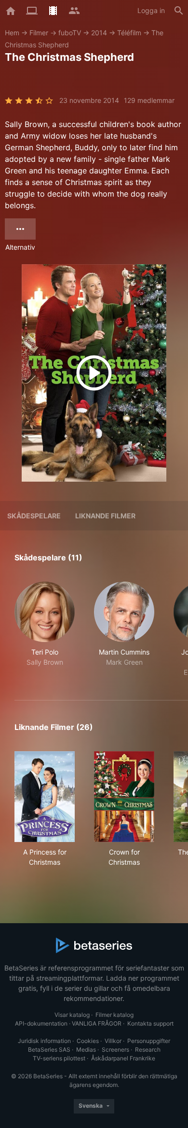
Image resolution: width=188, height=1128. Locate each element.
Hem (12, 33)
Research (148, 1049)
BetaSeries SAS (49, 1049)
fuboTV (69, 33)
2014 (99, 33)
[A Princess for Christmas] (44, 796)
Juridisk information (44, 1040)
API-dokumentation (41, 1023)
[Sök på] (179, 10)
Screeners (115, 1049)
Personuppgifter (148, 1040)
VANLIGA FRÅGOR (96, 1023)
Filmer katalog (114, 1014)
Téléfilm (129, 33)
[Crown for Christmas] (124, 796)
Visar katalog (72, 1014)
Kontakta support (150, 1023)
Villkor (113, 1040)
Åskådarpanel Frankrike (123, 1058)
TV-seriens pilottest (59, 1058)
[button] (44, 629)
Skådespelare (34, 516)
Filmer (38, 33)
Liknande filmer (105, 516)
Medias (86, 1049)
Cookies (88, 1040)
